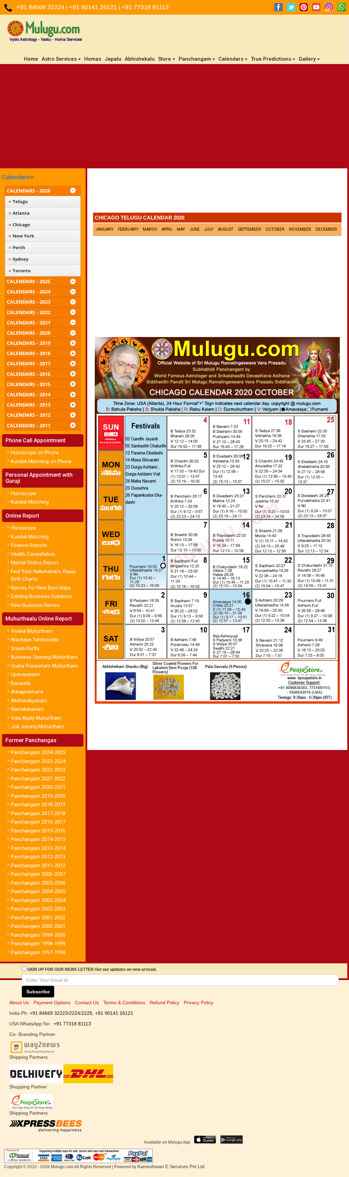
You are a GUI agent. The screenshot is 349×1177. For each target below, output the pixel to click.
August (225, 229)
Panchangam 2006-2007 (38, 874)
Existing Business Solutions (41, 596)
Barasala (20, 683)
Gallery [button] (307, 59)
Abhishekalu (140, 59)
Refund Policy (164, 1002)
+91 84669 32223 (49, 1013)
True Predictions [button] (271, 59)
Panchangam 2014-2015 (38, 839)
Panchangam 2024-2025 (38, 752)
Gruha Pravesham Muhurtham (44, 666)
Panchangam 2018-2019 (38, 804)
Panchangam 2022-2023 (38, 770)
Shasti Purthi (25, 648)
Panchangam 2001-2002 (38, 918)
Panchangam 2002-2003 (38, 909)
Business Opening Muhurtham (44, 657)
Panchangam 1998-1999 (38, 944)
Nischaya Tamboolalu (35, 640)
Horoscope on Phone (35, 452)
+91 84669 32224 (41, 7)
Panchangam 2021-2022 (38, 779)
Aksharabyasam (29, 701)
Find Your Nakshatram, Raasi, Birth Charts (43, 575)
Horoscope (23, 493)
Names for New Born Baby (41, 588)
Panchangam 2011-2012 (38, 865)
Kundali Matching (30, 502)
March (150, 229)
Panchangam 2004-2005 (38, 891)
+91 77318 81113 (145, 7)
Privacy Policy (198, 1002)
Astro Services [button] (59, 59)
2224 (74, 1013)
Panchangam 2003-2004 (38, 900)
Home (32, 59)
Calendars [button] (230, 59)
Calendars (16, 177)
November (300, 229)
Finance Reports (29, 545)
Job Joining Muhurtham (37, 726)
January (104, 229)
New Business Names (35, 605)
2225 (86, 1013)
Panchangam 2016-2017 (38, 822)
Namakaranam (27, 709)
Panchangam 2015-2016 (38, 831)
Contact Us (87, 1002)
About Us (19, 1002)
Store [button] (164, 59)
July (208, 229)
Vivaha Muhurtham (32, 631)
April (167, 229)
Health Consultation (33, 554)
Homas (92, 59)
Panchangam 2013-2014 (38, 848)
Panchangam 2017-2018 (38, 813)
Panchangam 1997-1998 (38, 952)
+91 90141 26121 (94, 7)
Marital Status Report (34, 563)
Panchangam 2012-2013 (38, 857)
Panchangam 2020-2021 (38, 787)
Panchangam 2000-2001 (38, 926)
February (128, 229)
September (249, 229)
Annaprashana (27, 692)
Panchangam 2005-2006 (38, 883)
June (194, 229)
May (181, 229)
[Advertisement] (174, 115)
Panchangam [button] (195, 59)
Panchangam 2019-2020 (38, 796)
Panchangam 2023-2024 (38, 761)
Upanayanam (25, 674)
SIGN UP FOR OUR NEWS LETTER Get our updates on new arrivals (91, 969)
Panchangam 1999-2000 (38, 935)
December (326, 229)
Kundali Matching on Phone (41, 461)
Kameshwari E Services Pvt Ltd (170, 1166)
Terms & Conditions (124, 1002)
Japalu (113, 59)
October (275, 229)
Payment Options (52, 1002)
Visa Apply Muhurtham (36, 718)
